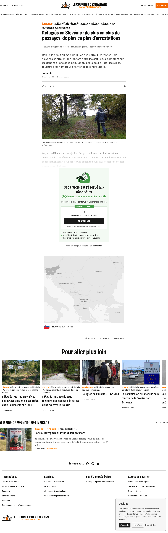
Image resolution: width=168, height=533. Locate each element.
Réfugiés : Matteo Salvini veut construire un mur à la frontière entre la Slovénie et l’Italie (20, 401)
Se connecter (96, 246)
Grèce (80, 14)
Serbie (147, 14)
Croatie (72, 14)
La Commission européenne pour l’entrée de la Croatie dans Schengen (140, 398)
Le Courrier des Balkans (90, 4)
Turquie (164, 14)
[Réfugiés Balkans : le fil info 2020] (101, 372)
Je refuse (138, 525)
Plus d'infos (150, 525)
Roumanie (138, 14)
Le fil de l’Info (61, 23)
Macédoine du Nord (101, 14)
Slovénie (155, 14)
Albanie (34, 14)
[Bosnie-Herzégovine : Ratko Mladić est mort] (16, 439)
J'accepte (124, 525)
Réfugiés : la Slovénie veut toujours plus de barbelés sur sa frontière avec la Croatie (60, 401)
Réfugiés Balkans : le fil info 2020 (101, 394)
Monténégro (127, 14)
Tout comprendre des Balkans (90, 7)
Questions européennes (56, 27)
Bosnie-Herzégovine (48, 14)
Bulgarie (63, 14)
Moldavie (115, 14)
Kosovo (87, 14)
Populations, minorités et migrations (92, 23)
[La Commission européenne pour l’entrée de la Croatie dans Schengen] (141, 372)
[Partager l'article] (124, 86)
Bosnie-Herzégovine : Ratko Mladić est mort (60, 433)
